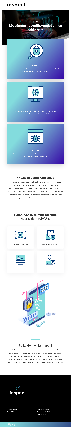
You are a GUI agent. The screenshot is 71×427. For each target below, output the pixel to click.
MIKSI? (35, 150)
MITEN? (35, 108)
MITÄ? (35, 65)
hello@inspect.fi (12, 409)
